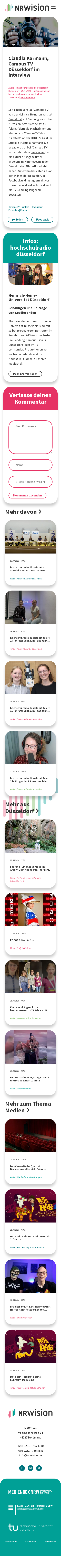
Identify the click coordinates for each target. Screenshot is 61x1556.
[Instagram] (30, 1468)
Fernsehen (13, 210)
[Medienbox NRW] (30, 1492)
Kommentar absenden (27, 495)
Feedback (42, 219)
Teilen (19, 219)
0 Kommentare (28, 97)
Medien (23, 210)
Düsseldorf (13, 91)
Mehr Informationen (25, 374)
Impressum (50, 1541)
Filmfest (25, 207)
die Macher (38, 152)
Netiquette (30, 1541)
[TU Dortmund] (30, 1527)
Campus (39, 110)
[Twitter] (39, 1468)
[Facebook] (22, 1468)
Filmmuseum (37, 207)
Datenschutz (11, 1541)
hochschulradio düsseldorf (34, 87)
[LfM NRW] (30, 1509)
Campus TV (14, 207)
